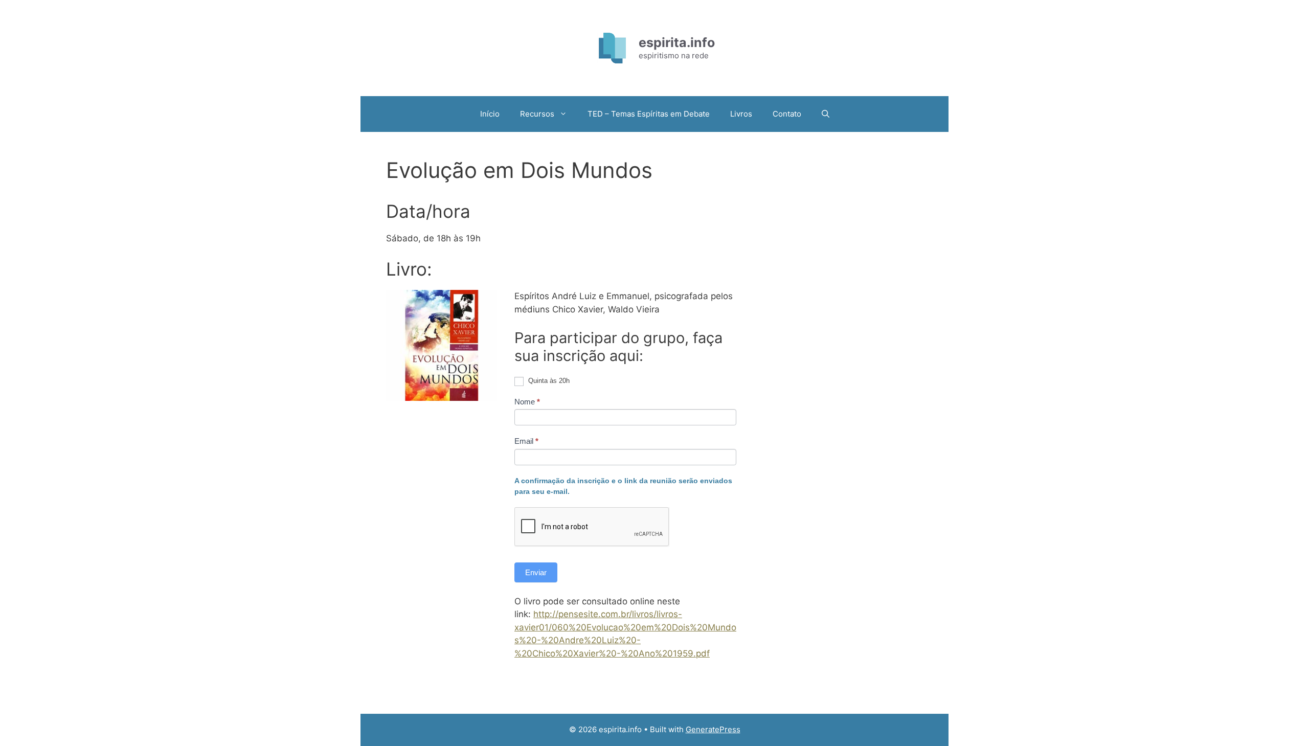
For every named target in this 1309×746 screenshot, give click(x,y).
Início (490, 114)
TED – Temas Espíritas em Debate (649, 114)
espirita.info (677, 42)
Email (526, 441)
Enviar (536, 572)
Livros (741, 114)
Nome (527, 401)
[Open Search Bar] (825, 114)
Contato (787, 114)
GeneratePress (713, 729)
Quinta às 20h (548, 381)
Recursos (537, 114)
